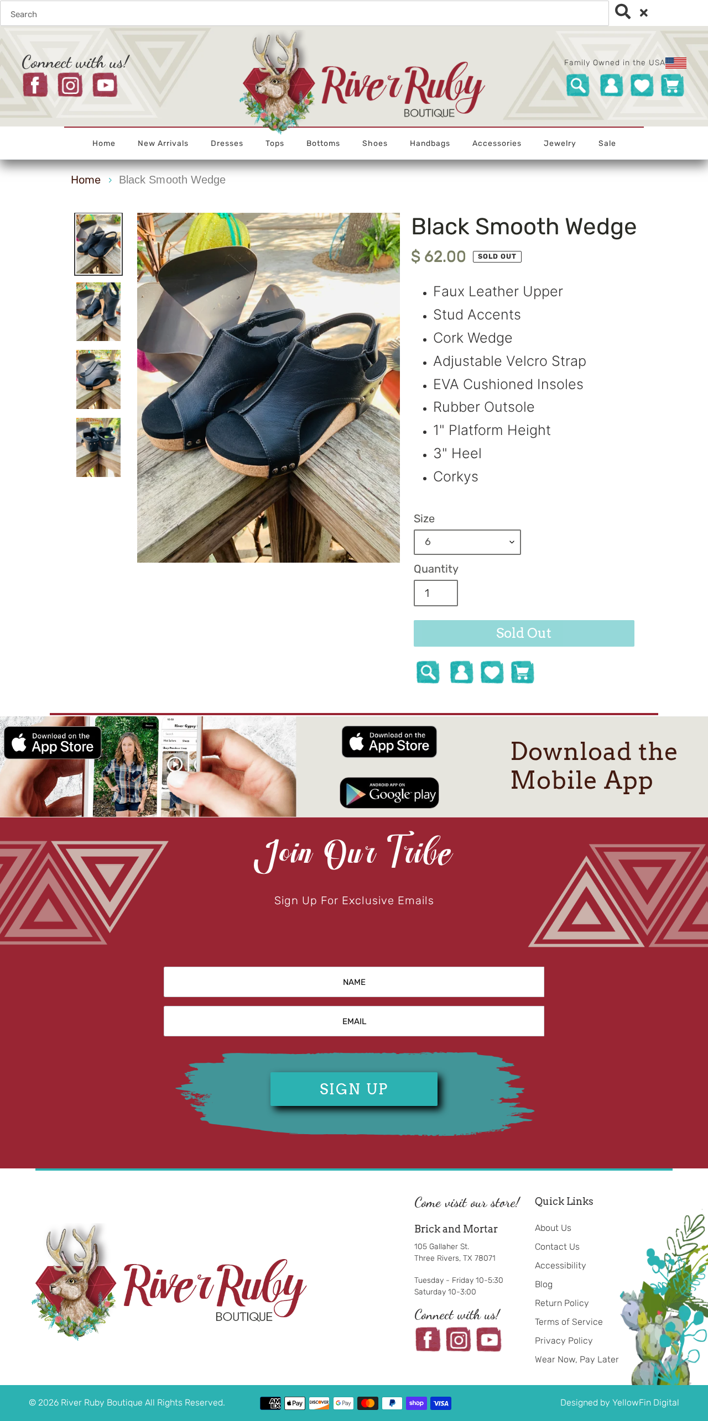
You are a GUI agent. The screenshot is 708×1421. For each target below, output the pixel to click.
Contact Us (557, 1246)
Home (86, 179)
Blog (544, 1284)
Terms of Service (569, 1322)
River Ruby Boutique (103, 1402)
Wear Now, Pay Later (577, 1359)
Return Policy (562, 1303)
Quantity (436, 568)
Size (424, 518)
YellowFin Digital (645, 1402)
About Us (553, 1228)
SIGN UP (354, 1089)
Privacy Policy (564, 1340)
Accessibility (560, 1265)
